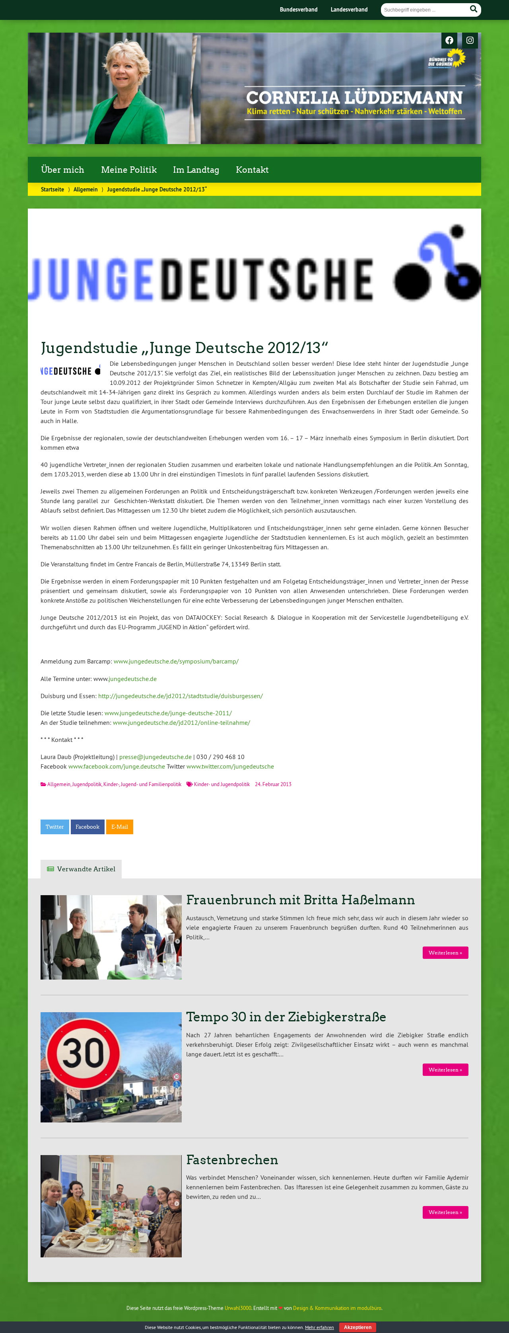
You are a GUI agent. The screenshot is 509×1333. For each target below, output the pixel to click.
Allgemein (86, 189)
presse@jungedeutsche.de (155, 757)
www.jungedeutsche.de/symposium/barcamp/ (176, 661)
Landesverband (349, 9)
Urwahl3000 (238, 1308)
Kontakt (252, 170)
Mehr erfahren (319, 1327)
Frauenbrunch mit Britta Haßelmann (300, 900)
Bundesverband (299, 9)
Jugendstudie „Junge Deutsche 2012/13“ (185, 347)
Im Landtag (196, 170)
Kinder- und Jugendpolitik (222, 784)
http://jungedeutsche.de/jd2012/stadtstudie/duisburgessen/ (180, 696)
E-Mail (119, 827)
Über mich (62, 170)
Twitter (55, 827)
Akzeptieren (357, 1327)
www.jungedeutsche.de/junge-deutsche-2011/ (168, 713)
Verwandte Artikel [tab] (86, 869)
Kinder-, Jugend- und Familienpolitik (142, 784)
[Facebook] (449, 41)
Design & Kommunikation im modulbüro (337, 1308)
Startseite (52, 189)
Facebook (87, 827)
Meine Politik (129, 170)
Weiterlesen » (445, 953)
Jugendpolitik (86, 784)
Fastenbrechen (232, 1160)
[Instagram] (470, 41)
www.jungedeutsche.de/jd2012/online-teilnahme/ (181, 722)
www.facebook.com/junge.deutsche (116, 766)
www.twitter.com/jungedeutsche (230, 766)
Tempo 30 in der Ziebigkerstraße (286, 1017)
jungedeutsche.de (133, 679)
